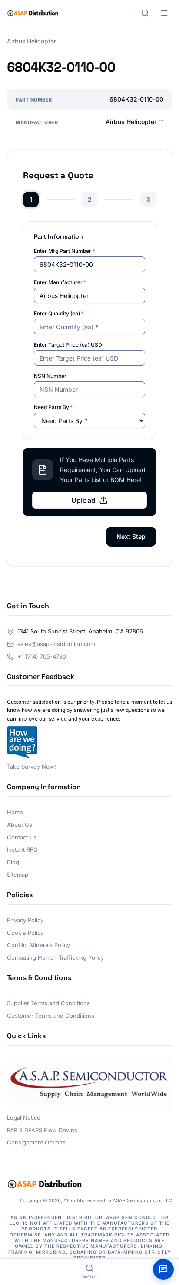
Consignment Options (36, 1142)
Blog (13, 862)
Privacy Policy (25, 920)
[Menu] (164, 13)
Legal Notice (23, 1117)
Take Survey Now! (31, 766)
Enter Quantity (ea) (58, 313)
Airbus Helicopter (131, 121)
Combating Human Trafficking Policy (55, 957)
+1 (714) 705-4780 (41, 656)
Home (15, 812)
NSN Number (50, 376)
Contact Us (22, 837)
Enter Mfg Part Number (64, 251)
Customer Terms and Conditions (50, 1015)
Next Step (131, 536)
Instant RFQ (22, 849)
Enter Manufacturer (60, 282)
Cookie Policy (25, 932)
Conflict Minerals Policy (38, 944)
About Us (19, 824)
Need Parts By (53, 407)
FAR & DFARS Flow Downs (42, 1130)
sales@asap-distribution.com (56, 643)
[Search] (145, 13)
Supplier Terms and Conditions (48, 1003)
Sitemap (17, 874)
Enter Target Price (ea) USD (68, 344)
